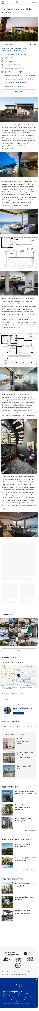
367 (10, 58)
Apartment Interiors (19, 48)
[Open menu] (2, 2)
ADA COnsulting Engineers (26, 75)
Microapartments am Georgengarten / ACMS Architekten (23, 807)
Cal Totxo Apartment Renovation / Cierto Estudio (24, 741)
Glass (4, 726)
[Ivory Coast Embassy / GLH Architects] (7, 902)
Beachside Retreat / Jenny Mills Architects (24, 845)
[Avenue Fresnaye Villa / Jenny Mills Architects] (7, 862)
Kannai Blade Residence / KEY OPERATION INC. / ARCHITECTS (25, 792)
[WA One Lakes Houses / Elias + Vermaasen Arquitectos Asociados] (9, 757)
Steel (11, 726)
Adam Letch (17, 65)
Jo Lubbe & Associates (26, 79)
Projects (27, 726)
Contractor (8, 83)
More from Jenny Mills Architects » (26, 870)
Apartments (6, 48)
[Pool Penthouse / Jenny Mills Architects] (13, 622)
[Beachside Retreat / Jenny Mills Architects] (7, 849)
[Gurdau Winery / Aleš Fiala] (9, 771)
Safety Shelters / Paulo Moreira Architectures (23, 912)
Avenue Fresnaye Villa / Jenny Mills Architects (25, 859)
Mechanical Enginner (11, 79)
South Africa (15, 51)
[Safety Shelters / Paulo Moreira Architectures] (7, 915)
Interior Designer (10, 86)
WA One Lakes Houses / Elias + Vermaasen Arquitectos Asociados (25, 754)
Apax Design (20, 86)
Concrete (18, 726)
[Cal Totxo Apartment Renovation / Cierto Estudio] (9, 743)
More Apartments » (30, 830)
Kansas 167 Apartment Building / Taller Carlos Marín (25, 819)
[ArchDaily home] (18, 2)
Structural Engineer (11, 75)
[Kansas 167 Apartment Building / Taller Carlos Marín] (7, 823)
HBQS (20, 72)
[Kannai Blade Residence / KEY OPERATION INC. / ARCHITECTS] (7, 796)
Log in (34, 2)
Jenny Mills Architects (19, 54)
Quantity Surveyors (11, 72)
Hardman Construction (20, 83)
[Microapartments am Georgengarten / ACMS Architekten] (7, 810)
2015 (10, 61)
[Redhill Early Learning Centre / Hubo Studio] (7, 888)
